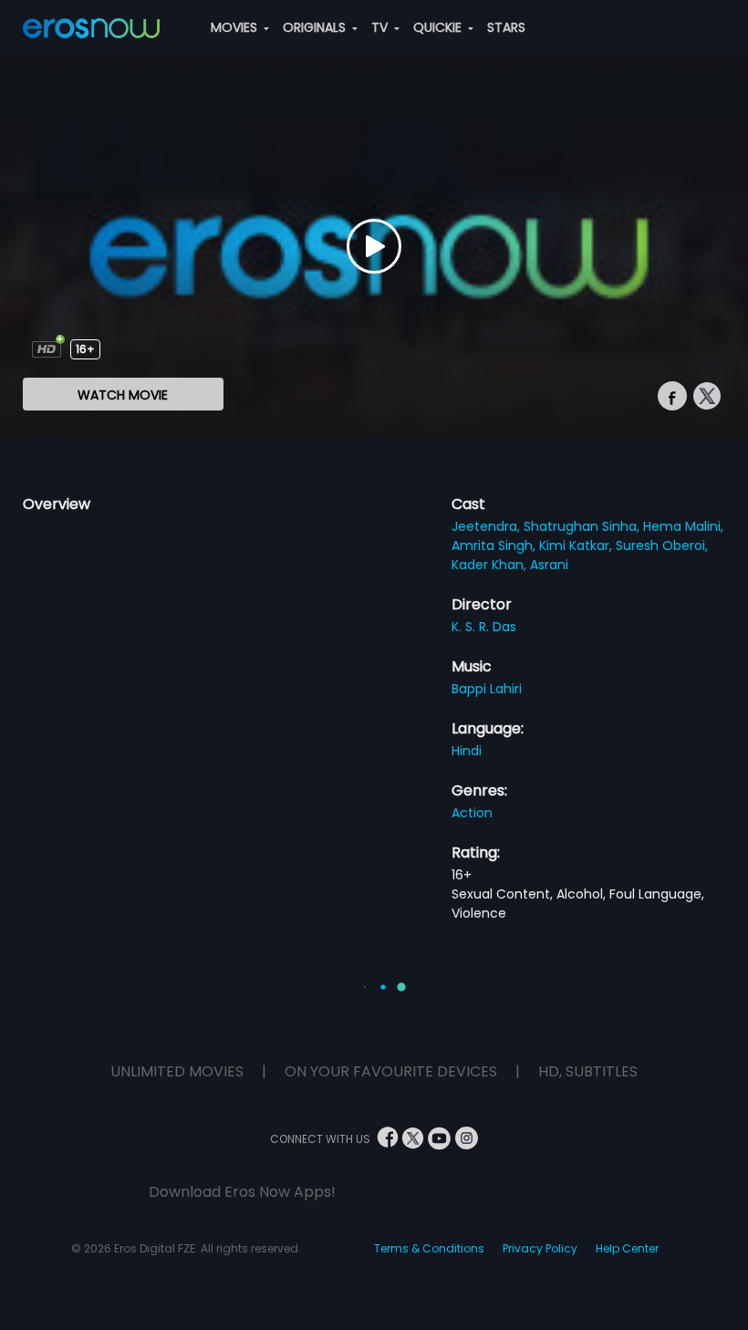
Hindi (467, 751)
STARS (506, 27)
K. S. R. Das (484, 627)
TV (381, 27)
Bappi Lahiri (487, 689)
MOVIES (236, 27)
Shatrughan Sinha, (583, 526)
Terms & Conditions (429, 1248)
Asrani (549, 565)
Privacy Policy (540, 1248)
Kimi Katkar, (577, 545)
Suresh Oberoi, (662, 545)
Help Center (627, 1248)
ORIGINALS (316, 27)
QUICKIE (439, 27)
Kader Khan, (491, 565)
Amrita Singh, (495, 545)
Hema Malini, (683, 526)
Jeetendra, (488, 526)
